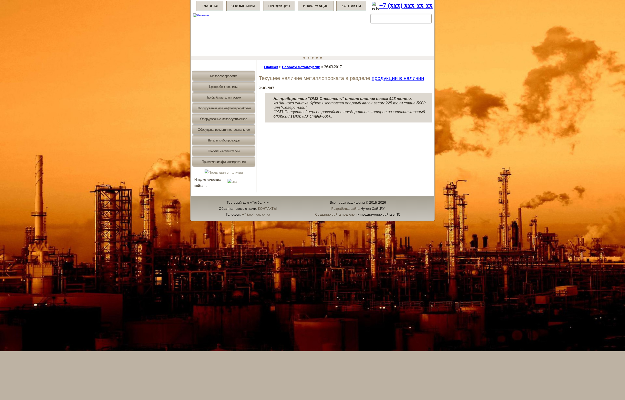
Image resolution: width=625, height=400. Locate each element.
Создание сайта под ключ (335, 214)
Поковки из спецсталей (224, 151)
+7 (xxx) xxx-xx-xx (406, 5)
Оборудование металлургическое (223, 119)
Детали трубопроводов (224, 140)
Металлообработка (223, 76)
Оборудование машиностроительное (224, 129)
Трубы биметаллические (224, 97)
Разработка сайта (345, 208)
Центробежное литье (223, 87)
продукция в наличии (398, 78)
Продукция (279, 6)
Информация (315, 6)
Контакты (351, 6)
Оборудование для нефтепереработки (224, 108)
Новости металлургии (301, 67)
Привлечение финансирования (224, 162)
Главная (210, 6)
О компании (243, 6)
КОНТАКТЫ (267, 208)
